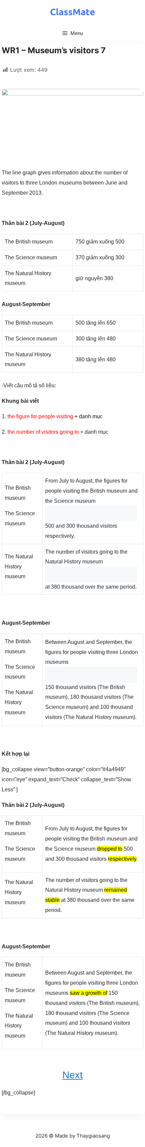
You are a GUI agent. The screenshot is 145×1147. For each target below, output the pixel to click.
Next (72, 1075)
